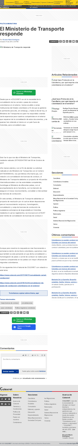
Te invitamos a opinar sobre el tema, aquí (24, 293)
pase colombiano (6, 308)
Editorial (50, 2)
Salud (46, 410)
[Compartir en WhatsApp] (70, 41)
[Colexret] (2, 2)
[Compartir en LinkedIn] (67, 41)
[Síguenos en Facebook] (1, 399)
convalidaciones (27, 303)
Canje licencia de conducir (10, 303)
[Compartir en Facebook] (60, 41)
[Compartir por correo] (73, 41)
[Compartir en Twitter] (64, 41)
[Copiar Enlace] (77, 41)
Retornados (36, 2)
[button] (77, 2)
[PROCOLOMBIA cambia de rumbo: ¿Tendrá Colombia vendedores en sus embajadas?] (57, 119)
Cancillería (31, 398)
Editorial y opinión (34, 409)
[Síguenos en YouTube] (5, 404)
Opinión (43, 2)
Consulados (10, 2)
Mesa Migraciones (19, 2)
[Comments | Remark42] (24, 367)
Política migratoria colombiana (25, 308)
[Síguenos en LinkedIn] (8, 404)
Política (46, 401)
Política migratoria (27, 2)
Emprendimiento (33, 415)
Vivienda (47, 421)
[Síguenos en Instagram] (1, 404)
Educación (31, 412)
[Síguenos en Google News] (8, 399)
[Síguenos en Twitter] (5, 399)
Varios (46, 418)
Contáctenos (17, 422)
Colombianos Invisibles (58, 2)
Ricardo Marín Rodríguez (11, 39)
